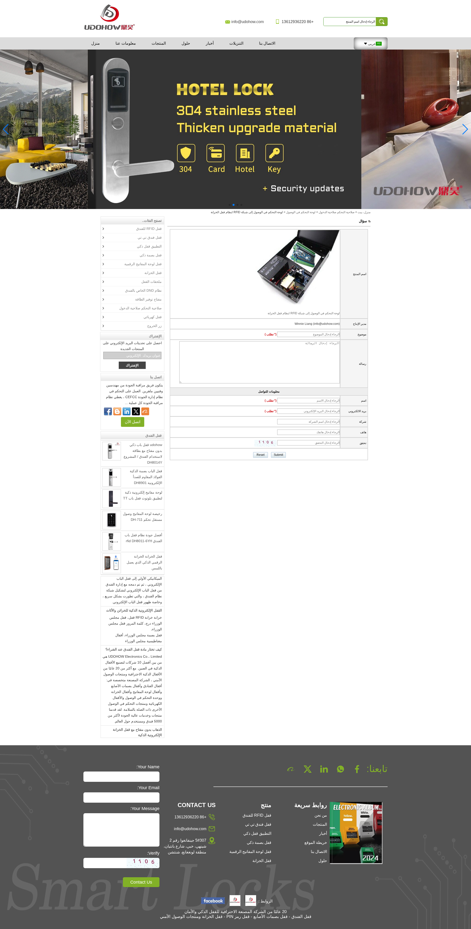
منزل (95, 43)
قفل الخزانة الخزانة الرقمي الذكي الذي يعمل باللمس (144, 553)
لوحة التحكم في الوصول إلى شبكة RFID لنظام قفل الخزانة (304, 313)
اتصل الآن (132, 422)
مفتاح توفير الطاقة (148, 299)
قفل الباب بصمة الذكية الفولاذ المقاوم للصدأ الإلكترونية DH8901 (146, 467)
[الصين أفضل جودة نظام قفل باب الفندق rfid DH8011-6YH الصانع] (111, 532)
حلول (186, 43)
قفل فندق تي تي (150, 237)
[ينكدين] (127, 411)
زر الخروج (154, 326)
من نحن (320, 815)
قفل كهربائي (153, 317)
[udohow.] (250, 901)
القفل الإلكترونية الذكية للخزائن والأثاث (134, 601)
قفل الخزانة (153, 273)
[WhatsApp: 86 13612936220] (117, 411)
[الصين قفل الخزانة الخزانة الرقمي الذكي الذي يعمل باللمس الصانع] (111, 554)
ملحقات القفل (151, 282)
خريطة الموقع (315, 842)
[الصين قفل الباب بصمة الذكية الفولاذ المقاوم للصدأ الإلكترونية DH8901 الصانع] (111, 467)
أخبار (210, 43)
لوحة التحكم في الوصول (300, 212)
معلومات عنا (126, 43)
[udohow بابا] (235, 901)
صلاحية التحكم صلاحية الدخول (336, 212)
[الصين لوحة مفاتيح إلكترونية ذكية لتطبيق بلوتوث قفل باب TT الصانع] (111, 489)
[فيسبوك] (108, 411)
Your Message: (144, 808)
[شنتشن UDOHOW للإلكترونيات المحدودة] (111, 30)
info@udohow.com (247, 22)
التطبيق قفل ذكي (149, 246)
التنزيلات (236, 43)
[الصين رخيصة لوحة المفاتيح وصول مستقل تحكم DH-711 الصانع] (111, 510)
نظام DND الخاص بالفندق (143, 290)
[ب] (235, 129)
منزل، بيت (364, 212)
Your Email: (148, 787)
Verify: (153, 853)
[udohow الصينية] (213, 901)
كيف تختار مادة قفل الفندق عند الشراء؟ (133, 640)
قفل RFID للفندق (149, 229)
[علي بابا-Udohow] (145, 411)
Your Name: (147, 766)
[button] (241, 205)
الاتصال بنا (267, 43)
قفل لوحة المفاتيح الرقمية (143, 264)
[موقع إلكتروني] (136, 411)
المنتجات (159, 43)
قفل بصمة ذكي (151, 255)
